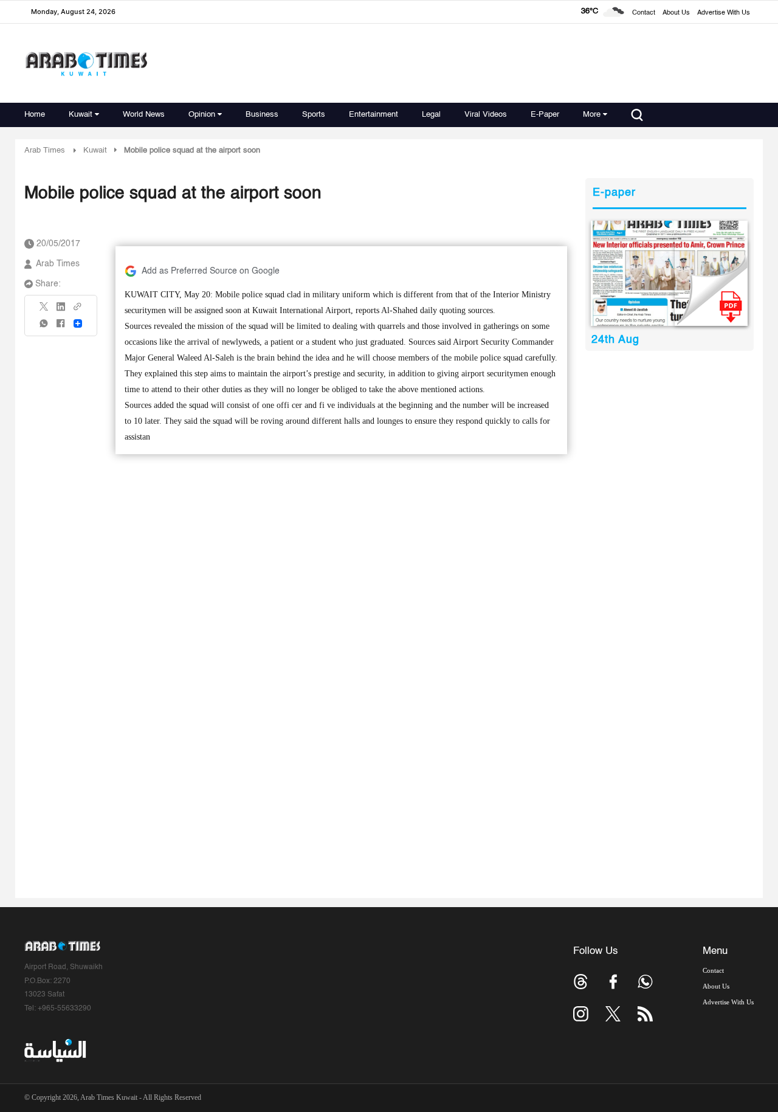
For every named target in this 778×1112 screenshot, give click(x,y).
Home (34, 115)
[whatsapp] (44, 327)
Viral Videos (485, 115)
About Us (676, 13)
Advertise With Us (723, 13)
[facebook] (60, 327)
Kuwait (80, 115)
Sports (313, 115)
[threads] (580, 981)
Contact (643, 13)
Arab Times (44, 150)
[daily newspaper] (669, 273)
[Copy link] (77, 310)
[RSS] (645, 1013)
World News (144, 115)
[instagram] (580, 1013)
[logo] (86, 63)
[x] (613, 1013)
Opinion (201, 115)
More (592, 115)
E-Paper (545, 115)
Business (262, 115)
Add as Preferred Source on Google (211, 271)
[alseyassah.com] (54, 1050)
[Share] (78, 323)
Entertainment (373, 115)
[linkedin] (60, 310)
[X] (44, 310)
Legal (431, 115)
